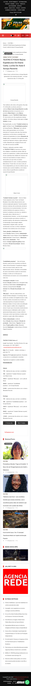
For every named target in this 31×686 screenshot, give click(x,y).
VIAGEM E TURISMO (10, 3)
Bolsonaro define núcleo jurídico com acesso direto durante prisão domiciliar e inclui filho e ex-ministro (16, 661)
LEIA (27, 35)
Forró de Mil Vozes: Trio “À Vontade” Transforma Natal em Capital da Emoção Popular (14, 535)
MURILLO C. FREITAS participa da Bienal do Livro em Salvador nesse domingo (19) (16, 654)
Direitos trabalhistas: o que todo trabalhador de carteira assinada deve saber (16, 604)
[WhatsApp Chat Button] (27, 682)
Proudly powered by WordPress (20, 677)
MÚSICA (19, 681)
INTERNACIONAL (23, 1)
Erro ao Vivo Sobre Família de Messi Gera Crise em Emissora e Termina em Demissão (16, 615)
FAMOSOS (22, 3)
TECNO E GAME (21, 10)
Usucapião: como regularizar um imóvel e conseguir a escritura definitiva (15, 609)
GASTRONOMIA (12, 6)
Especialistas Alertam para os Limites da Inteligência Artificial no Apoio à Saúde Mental (16, 626)
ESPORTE (19, 6)
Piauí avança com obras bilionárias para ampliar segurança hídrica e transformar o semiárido (16, 648)
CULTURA (5, 1)
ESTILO (17, 3)
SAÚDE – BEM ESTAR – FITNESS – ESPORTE (15, 8)
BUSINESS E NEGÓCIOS (10, 10)
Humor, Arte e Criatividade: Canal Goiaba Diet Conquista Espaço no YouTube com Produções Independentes (16, 633)
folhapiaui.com (11, 71)
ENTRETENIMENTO (13, 1)
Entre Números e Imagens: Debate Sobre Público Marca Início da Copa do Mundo (15, 621)
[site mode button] (12, 35)
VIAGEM (9, 683)
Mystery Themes (20, 678)
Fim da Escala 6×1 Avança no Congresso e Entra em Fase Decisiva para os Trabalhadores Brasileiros (16, 642)
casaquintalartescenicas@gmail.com (12, 347)
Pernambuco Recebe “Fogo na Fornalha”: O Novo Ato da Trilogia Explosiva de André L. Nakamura (15, 467)
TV (12, 683)
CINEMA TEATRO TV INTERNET (10, 57)
